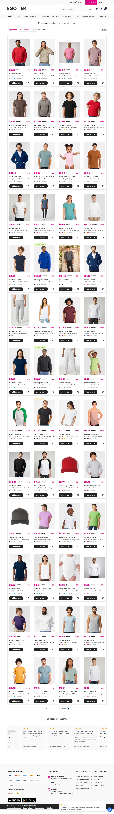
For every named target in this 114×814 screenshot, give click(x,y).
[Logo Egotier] (17, 9)
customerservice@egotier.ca (61, 778)
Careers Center (99, 785)
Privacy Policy (28, 808)
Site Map (50, 808)
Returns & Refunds (83, 782)
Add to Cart (16, 83)
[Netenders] (12, 805)
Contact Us (98, 782)
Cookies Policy (40, 808)
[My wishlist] (97, 9)
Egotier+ (97, 779)
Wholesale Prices (82, 779)
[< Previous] (9, 738)
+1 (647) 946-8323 (57, 791)
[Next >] (104, 738)
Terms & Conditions (14, 808)
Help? (100, 2)
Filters (14, 30)
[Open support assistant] (109, 809)
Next (64, 709)
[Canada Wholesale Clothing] (82, 2)
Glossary (79, 785)
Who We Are (98, 776)
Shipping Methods (83, 788)
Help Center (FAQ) (82, 776)
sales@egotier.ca (57, 785)
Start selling (91, 2)
